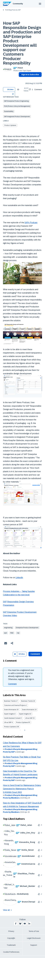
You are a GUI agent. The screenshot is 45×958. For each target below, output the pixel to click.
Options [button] (20, 79)
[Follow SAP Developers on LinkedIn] (29, 924)
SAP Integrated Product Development (17, 116)
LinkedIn (19, 577)
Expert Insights (9, 714)
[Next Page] (24, 730)
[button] (13, 94)
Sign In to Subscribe (30, 75)
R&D (11, 633)
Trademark (11, 945)
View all (6, 910)
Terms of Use (34, 931)
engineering (8, 628)
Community (18, 4)
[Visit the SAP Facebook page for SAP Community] (16, 924)
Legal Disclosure (33, 938)
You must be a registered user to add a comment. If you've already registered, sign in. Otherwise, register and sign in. (21, 674)
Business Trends (10, 701)
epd (5, 633)
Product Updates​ (10, 727)
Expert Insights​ (24, 714)
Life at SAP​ (7, 722)
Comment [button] (35, 654)
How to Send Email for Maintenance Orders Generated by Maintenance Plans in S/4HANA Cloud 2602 (22, 788)
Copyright (11, 938)
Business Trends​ (27, 701)
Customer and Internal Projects (15, 705)
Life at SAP (28, 718)
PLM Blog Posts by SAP (13, 10)
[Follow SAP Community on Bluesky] (20, 924)
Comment (12, 684)
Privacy (11, 931)
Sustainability (8, 111)
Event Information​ (28, 709)
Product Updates (10, 125)
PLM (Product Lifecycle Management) (17, 106)
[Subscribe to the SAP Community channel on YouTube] (25, 924)
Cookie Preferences (11, 952)
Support (33, 945)
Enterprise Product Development (27, 628)
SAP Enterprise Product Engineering (16, 101)
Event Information (10, 709)
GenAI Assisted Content (12, 718)
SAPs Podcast (31, 222)
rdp (18, 633)
